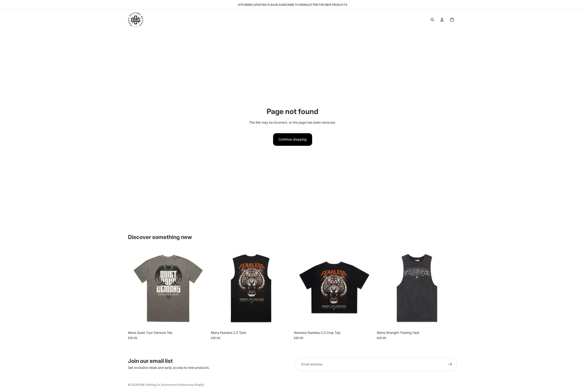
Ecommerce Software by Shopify (182, 384)
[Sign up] (450, 364)
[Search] (432, 20)
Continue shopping (293, 139)
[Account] (442, 20)
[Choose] (201, 321)
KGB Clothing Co (149, 384)
